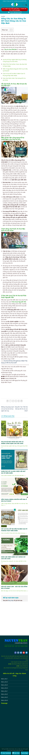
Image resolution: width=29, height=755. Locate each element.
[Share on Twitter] (13, 401)
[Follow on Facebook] (15, 652)
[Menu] (2, 5)
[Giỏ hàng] (9, 12)
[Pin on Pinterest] (18, 401)
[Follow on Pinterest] (24, 652)
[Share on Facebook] (10, 401)
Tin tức (3, 16)
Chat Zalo (16, 753)
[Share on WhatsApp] (7, 401)
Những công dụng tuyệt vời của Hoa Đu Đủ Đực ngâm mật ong (7, 409)
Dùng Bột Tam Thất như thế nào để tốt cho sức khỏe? (21, 409)
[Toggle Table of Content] (10, 30)
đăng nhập (10, 600)
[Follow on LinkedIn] (26, 652)
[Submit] (26, 5)
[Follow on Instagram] (18, 652)
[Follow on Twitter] (21, 652)
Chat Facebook (6, 753)
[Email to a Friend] (16, 401)
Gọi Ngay (25, 753)
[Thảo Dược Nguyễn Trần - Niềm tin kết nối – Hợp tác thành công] (14, 5)
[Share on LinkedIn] (21, 401)
